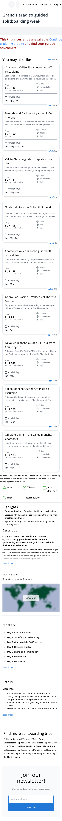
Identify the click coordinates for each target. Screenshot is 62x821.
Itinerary (41, 31)
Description (18, 31)
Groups (30, 31)
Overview (5, 31)
